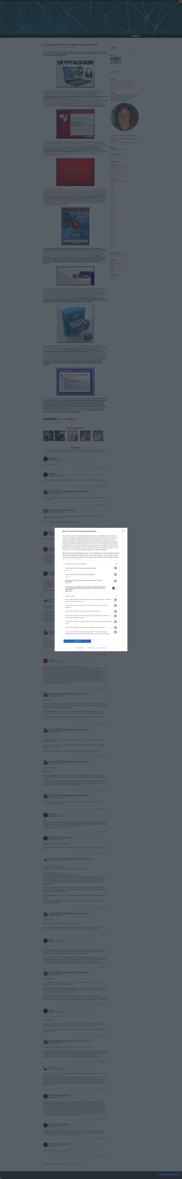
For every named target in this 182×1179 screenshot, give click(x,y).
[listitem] (91, 564)
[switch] (114, 568)
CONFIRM (77, 641)
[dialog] (91, 589)
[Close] (124, 531)
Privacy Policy (102, 648)
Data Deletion (80, 648)
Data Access (91, 648)
